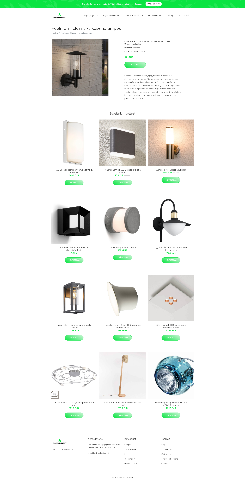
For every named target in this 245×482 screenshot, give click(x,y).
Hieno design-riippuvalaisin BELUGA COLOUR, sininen (171, 404)
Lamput (127, 444)
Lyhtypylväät (91, 15)
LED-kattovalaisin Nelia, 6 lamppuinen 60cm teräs (74, 404)
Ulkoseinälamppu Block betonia (122, 247)
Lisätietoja (135, 65)
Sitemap (164, 463)
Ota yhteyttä (166, 449)
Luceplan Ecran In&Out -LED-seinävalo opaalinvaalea (123, 326)
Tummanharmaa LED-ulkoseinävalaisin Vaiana (123, 171)
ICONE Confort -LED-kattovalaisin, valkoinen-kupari (171, 326)
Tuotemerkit (184, 15)
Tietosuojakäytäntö (169, 459)
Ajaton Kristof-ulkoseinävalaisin (171, 170)
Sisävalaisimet (155, 15)
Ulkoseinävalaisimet (133, 44)
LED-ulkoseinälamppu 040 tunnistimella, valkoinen (74, 171)
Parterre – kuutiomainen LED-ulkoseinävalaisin (74, 248)
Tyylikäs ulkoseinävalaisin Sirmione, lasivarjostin (171, 248)
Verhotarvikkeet (134, 15)
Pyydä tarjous (154, 4)
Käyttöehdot (166, 454)
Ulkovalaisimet (142, 41)
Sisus (126, 454)
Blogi (170, 15)
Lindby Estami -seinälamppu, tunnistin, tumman (74, 326)
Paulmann (165, 41)
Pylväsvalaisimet (112, 15)
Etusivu (55, 33)
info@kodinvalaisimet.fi (98, 453)
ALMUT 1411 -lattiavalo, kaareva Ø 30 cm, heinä (122, 404)
